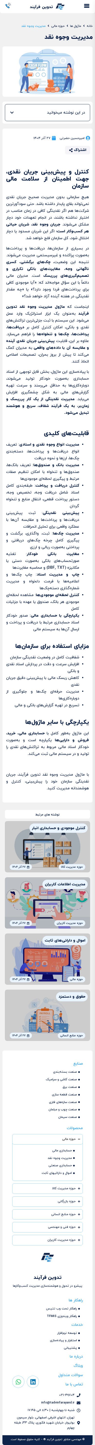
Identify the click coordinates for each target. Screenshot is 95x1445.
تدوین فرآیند (41, 7)
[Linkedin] (33, 1382)
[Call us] (8, 6)
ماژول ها (75, 26)
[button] (12, 113)
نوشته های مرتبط (47, 815)
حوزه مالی (58, 26)
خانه (90, 26)
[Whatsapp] (18, 1382)
